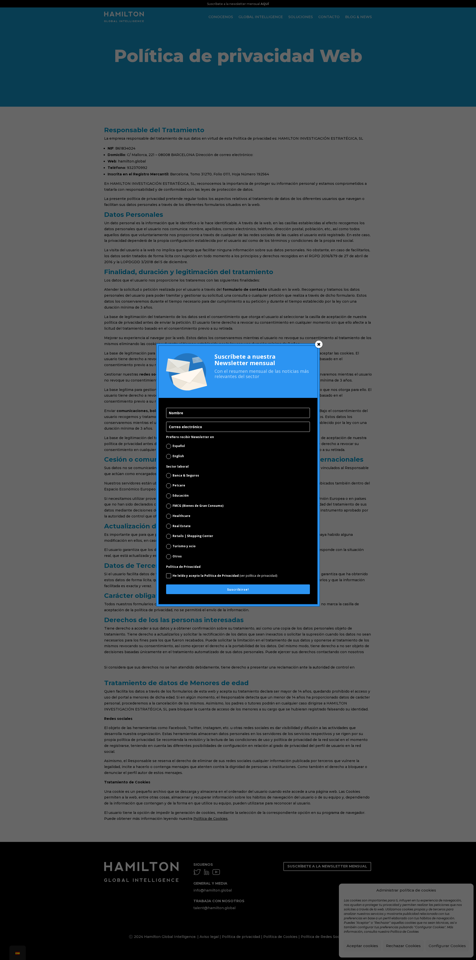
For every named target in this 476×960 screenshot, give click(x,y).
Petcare (179, 485)
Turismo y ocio (184, 546)
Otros (177, 556)
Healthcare (181, 516)
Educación (181, 495)
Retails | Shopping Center (193, 536)
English (178, 456)
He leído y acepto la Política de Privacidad (225, 576)
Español (179, 446)
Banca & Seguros (186, 475)
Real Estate (182, 526)
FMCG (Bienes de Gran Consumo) (198, 506)
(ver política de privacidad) (258, 576)
